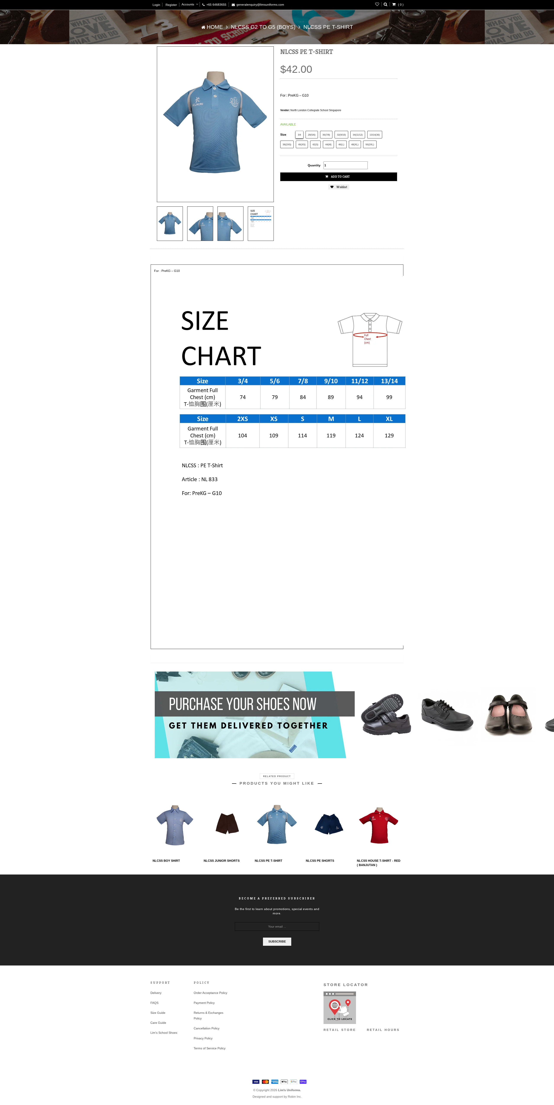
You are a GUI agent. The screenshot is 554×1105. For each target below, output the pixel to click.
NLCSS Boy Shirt (166, 860)
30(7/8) (326, 134)
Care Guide (158, 1022)
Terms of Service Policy (209, 1048)
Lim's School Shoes (163, 1032)
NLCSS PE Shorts (320, 860)
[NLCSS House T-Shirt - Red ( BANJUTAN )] (379, 825)
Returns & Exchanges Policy (208, 1015)
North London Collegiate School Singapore (315, 110)
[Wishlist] (377, 4)
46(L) (341, 144)
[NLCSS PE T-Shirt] (170, 223)
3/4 (299, 134)
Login (156, 4)
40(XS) (302, 144)
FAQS (154, 1002)
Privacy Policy (203, 1038)
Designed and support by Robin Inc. (277, 1096)
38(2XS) (287, 144)
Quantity (314, 165)
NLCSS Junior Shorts (222, 860)
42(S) (315, 144)
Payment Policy (204, 1002)
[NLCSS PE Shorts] (328, 825)
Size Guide (157, 1012)
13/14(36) (375, 134)
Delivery (155, 993)
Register (171, 4)
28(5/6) (312, 134)
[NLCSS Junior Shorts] (226, 825)
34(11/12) (358, 134)
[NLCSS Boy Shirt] (175, 825)
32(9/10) (341, 134)
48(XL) (355, 144)
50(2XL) (370, 144)
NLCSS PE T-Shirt (268, 860)
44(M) (328, 144)
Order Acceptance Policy (210, 993)
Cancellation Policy (206, 1028)
